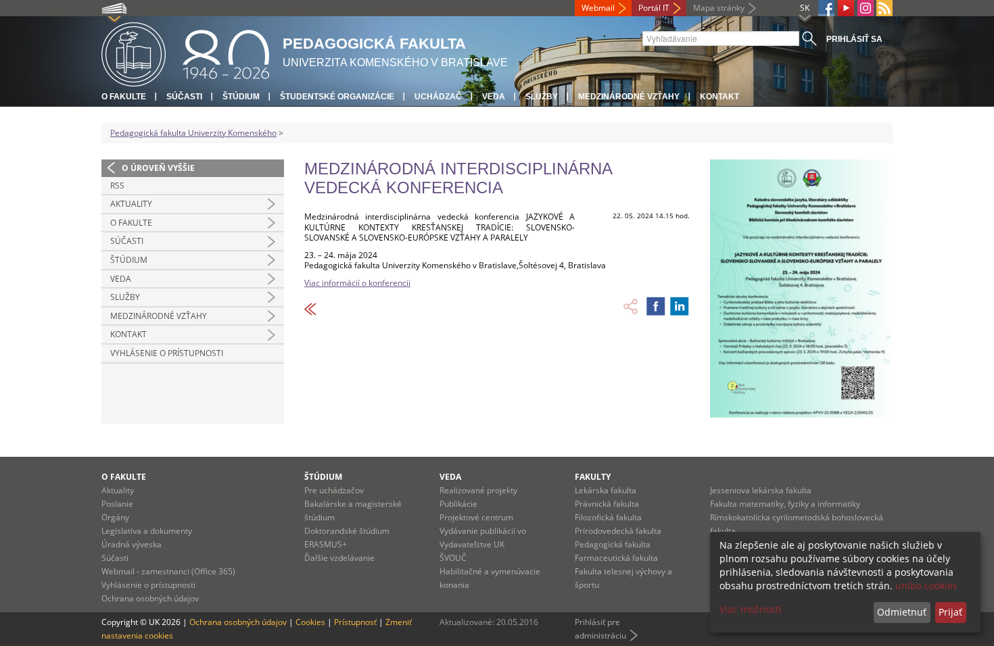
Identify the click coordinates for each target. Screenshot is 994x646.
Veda (493, 96)
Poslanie (117, 504)
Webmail (598, 8)
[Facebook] (826, 8)
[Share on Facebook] (656, 306)
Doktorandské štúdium (346, 531)
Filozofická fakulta (608, 517)
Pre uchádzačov (334, 490)
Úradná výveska (131, 544)
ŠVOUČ (453, 558)
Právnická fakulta (607, 504)
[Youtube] (846, 8)
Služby (541, 96)
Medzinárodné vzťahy (629, 96)
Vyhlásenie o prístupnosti (166, 353)
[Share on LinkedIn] (679, 306)
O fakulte (123, 96)
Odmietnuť (901, 611)
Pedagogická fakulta (612, 544)
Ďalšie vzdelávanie (339, 558)
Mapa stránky (718, 8)
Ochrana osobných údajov (150, 598)
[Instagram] (865, 8)
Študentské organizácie (337, 96)
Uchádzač (438, 96)
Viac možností (750, 609)
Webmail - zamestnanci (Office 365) (168, 571)
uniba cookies (926, 585)
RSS (117, 185)
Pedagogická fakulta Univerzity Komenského (193, 133)
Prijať (950, 611)
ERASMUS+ (325, 544)
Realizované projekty (478, 490)
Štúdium (241, 96)
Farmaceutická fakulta (616, 558)
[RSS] (884, 8)
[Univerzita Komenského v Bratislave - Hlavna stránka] (185, 52)
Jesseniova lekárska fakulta (760, 490)
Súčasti (184, 96)
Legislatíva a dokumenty (146, 531)
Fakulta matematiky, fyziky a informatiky (785, 504)
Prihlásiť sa (854, 39)
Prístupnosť (355, 622)
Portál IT (653, 8)
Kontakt (719, 96)
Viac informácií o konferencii (357, 283)
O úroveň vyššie (158, 168)
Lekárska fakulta (605, 490)
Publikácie (458, 504)
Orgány (115, 517)
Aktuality (131, 203)
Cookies (310, 622)
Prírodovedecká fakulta (618, 531)
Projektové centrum (476, 517)
